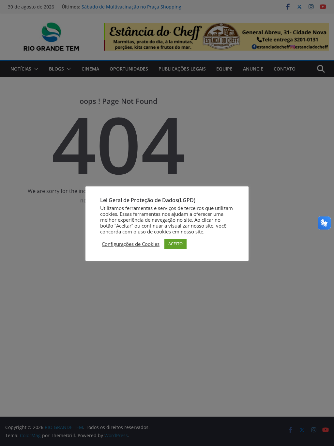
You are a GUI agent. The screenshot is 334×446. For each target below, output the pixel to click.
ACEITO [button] (175, 244)
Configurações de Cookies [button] (130, 244)
